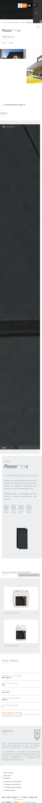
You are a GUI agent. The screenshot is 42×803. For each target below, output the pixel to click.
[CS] (26, 7)
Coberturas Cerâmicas (14, 22)
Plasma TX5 (29, 22)
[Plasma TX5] (22, 553)
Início (5, 22)
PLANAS (23, 22)
